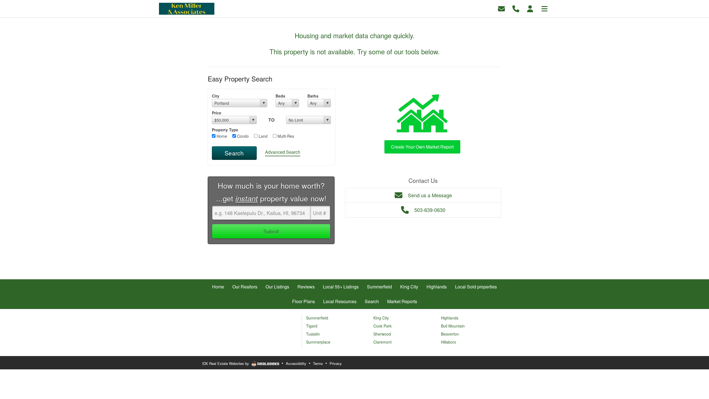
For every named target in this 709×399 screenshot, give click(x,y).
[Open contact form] (501, 8)
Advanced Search (282, 152)
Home (221, 136)
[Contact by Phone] (515, 8)
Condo (242, 136)
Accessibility (296, 363)
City (215, 96)
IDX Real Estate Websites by (226, 363)
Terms (318, 363)
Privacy (336, 363)
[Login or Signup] (530, 8)
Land (263, 136)
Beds (280, 96)
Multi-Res (285, 136)
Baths (312, 96)
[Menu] (544, 8)
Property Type (225, 129)
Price (216, 113)
